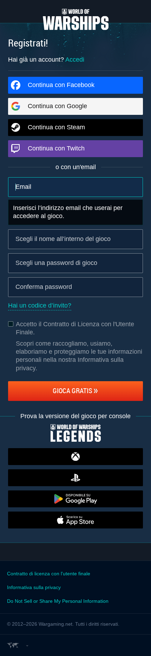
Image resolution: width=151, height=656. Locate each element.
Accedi (74, 59)
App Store (75, 520)
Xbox (75, 456)
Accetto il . (75, 328)
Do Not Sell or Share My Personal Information (58, 601)
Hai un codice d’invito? (39, 305)
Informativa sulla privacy (34, 587)
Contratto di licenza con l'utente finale (48, 573)
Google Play (75, 498)
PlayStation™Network (75, 477)
